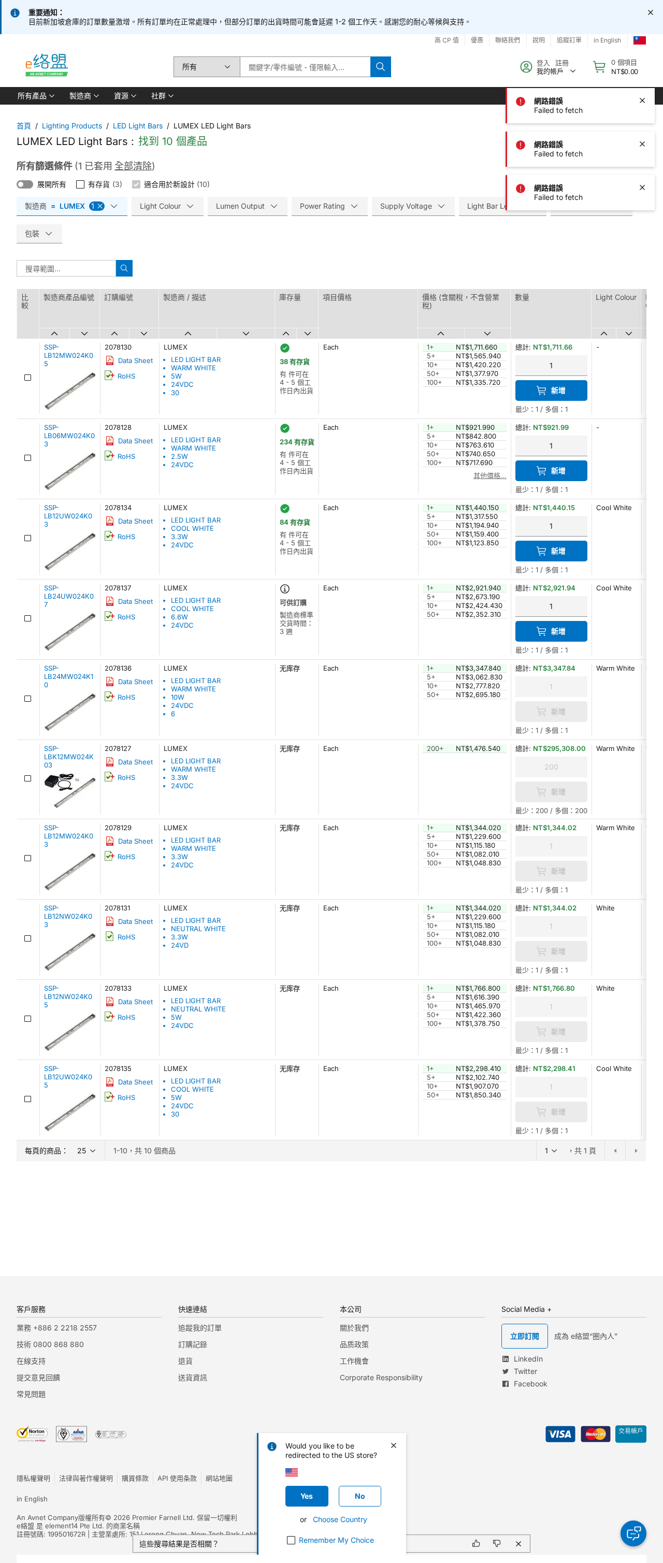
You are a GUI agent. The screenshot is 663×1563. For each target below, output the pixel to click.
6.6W (179, 617)
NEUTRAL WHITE (198, 928)
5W (176, 376)
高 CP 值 (447, 40)
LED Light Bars (138, 125)
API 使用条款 (177, 1478)
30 (175, 392)
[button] (35, 96)
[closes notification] (650, 12)
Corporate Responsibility (381, 1377)
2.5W (179, 456)
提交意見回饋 (38, 1377)
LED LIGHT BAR (196, 359)
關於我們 (354, 1327)
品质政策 (354, 1344)
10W (177, 697)
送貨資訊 (192, 1377)
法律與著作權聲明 (86, 1478)
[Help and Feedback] (633, 1533)
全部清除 (133, 166)
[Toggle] (25, 184)
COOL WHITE (192, 528)
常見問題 (31, 1394)
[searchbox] (305, 66)
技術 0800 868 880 (50, 1344)
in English (32, 1499)
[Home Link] (46, 67)
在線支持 (31, 1360)
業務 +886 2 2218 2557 (57, 1327)
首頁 (24, 125)
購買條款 (135, 1478)
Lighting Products (72, 125)
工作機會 (354, 1360)
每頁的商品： (46, 1150)
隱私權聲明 (33, 1478)
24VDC (182, 384)
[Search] (380, 66)
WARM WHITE (193, 368)
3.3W (179, 536)
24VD (180, 945)
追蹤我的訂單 (200, 1327)
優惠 (477, 40)
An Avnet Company (47, 1517)
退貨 (185, 1360)
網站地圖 (219, 1478)
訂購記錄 (192, 1344)
